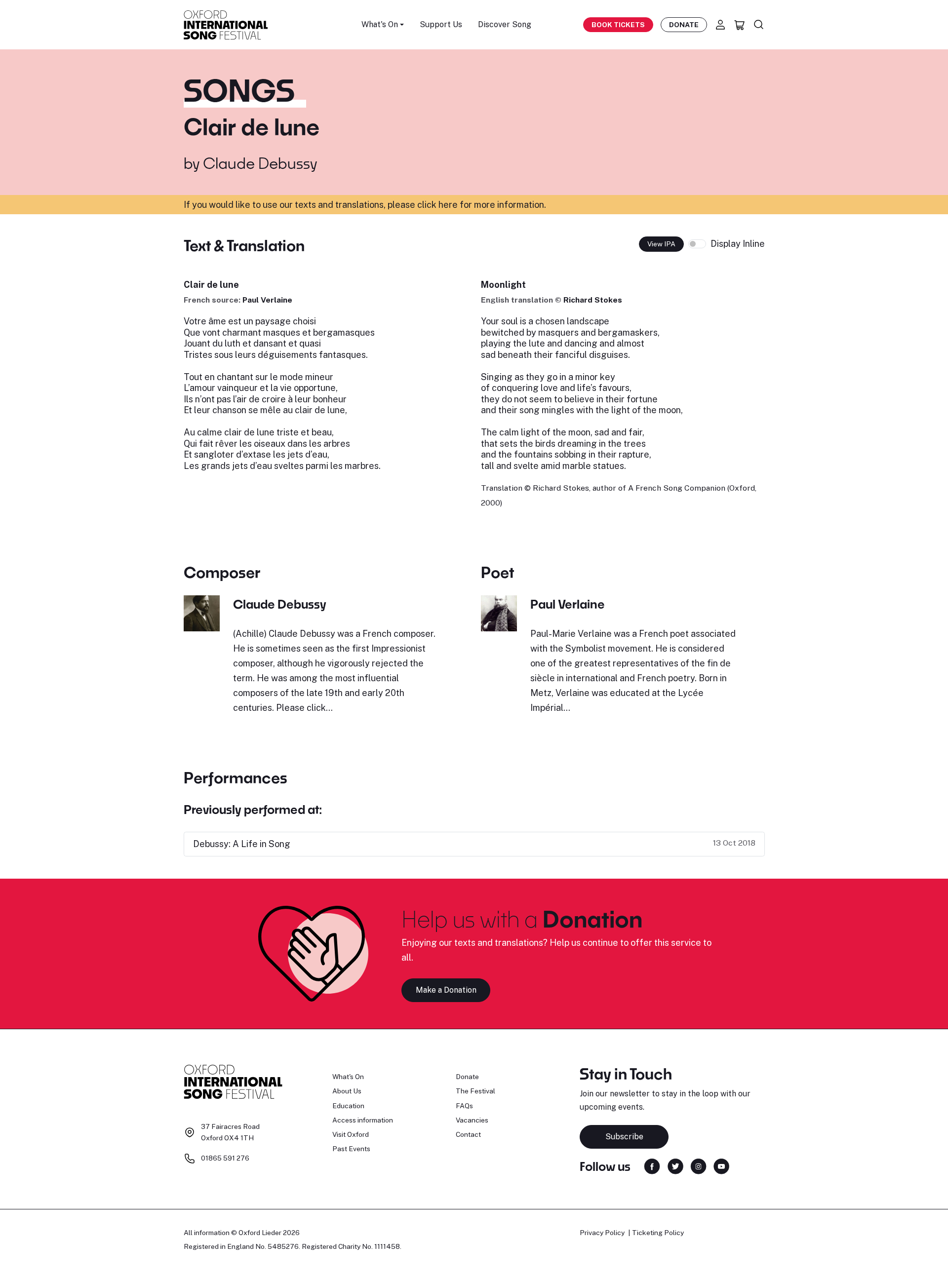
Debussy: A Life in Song (241, 844)
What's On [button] (379, 24)
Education (348, 1106)
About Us (346, 1091)
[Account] (720, 25)
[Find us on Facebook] (652, 1166)
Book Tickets (618, 25)
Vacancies (472, 1120)
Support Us (441, 24)
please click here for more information (466, 204)
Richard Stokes (592, 300)
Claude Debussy (260, 163)
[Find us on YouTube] (721, 1166)
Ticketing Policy (658, 1233)
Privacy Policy (602, 1233)
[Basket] (740, 24)
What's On (348, 1077)
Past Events (351, 1149)
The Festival (475, 1091)
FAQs (464, 1106)
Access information (362, 1120)
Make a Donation (446, 990)
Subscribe (624, 1136)
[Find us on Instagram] (698, 1166)
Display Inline (738, 243)
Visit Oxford (350, 1134)
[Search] (759, 25)
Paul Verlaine (267, 300)
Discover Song (504, 24)
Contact (468, 1134)
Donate (684, 25)
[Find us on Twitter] (675, 1166)
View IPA (661, 244)
